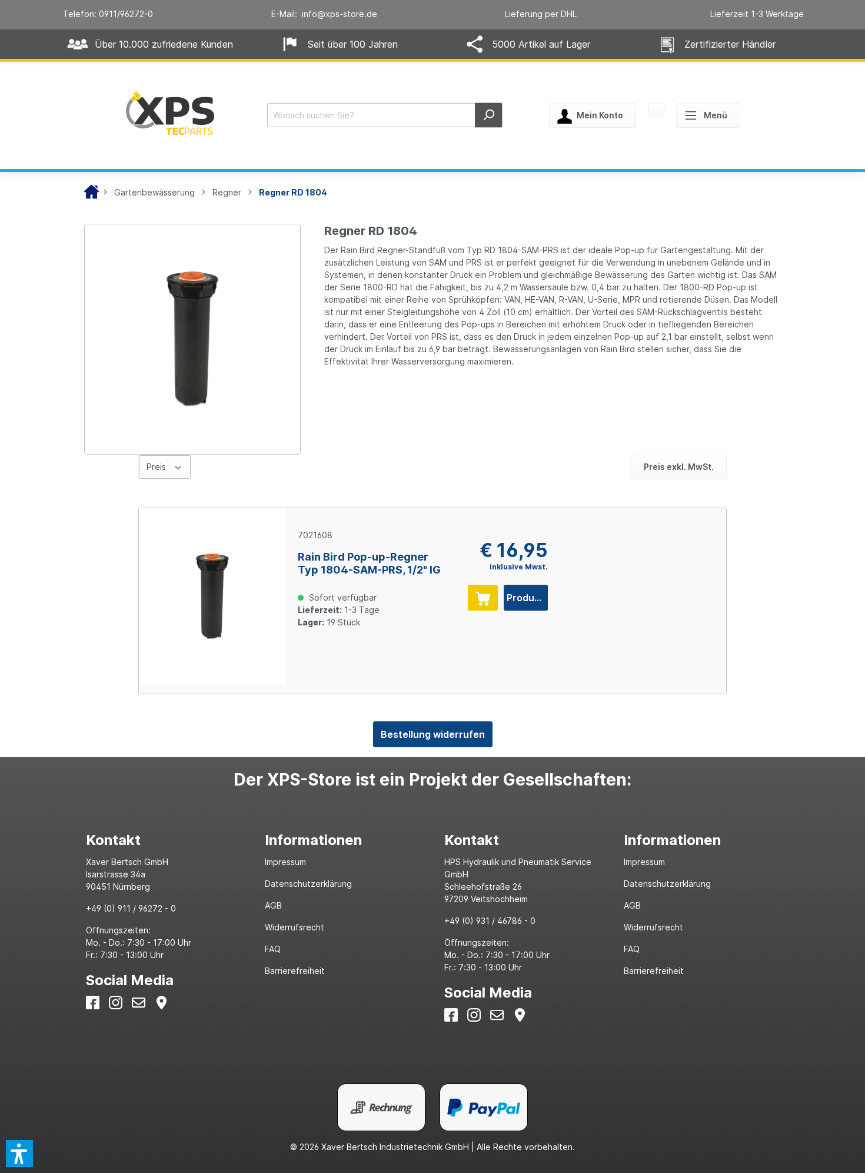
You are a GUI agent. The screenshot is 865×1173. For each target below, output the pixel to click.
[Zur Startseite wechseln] (170, 113)
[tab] (164, 840)
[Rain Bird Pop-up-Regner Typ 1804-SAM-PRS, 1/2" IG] (212, 596)
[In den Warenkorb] (483, 598)
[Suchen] (489, 115)
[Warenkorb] (656, 110)
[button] (19, 1153)
